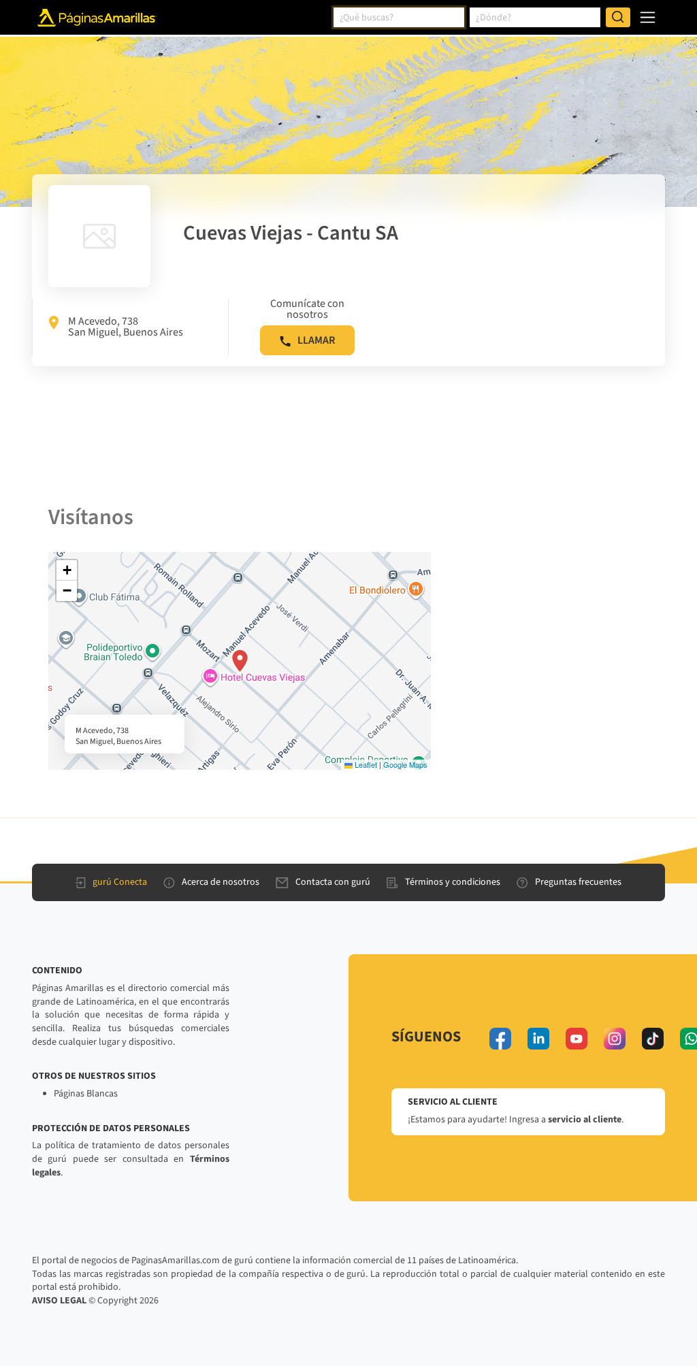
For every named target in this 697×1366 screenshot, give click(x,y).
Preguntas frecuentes (578, 882)
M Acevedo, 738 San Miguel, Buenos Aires (125, 327)
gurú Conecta (120, 882)
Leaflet (365, 764)
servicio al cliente (584, 1119)
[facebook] (500, 1039)
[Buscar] (618, 17)
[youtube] (576, 1039)
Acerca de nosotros (220, 882)
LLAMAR (316, 340)
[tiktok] (653, 1039)
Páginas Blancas (86, 1094)
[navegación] (647, 17)
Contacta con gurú (332, 882)
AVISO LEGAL (59, 1300)
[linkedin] (538, 1039)
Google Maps (405, 764)
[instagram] (615, 1039)
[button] (240, 661)
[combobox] (399, 17)
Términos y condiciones (452, 882)
